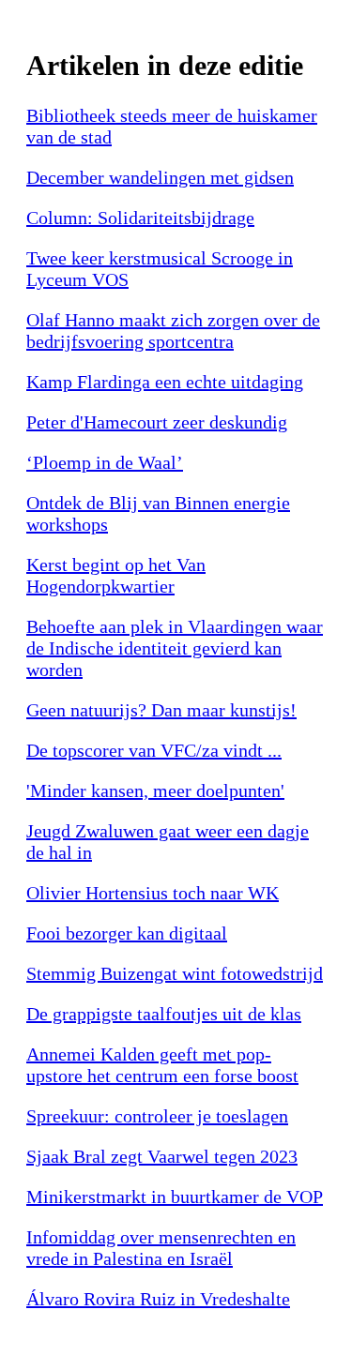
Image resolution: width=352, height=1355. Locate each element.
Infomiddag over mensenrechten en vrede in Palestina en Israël (161, 1248)
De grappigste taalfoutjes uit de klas (163, 1013)
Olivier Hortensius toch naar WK (152, 892)
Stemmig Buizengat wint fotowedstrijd (174, 973)
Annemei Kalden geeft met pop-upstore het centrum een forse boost (162, 1065)
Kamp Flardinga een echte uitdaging (164, 381)
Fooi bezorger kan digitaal (126, 933)
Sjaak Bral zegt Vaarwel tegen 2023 (162, 1156)
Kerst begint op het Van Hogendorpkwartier (116, 575)
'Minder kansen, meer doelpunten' (155, 790)
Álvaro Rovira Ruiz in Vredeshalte (158, 1298)
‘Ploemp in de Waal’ (104, 462)
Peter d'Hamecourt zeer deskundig (156, 422)
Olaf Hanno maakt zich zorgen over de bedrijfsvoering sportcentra (173, 330)
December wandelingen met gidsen (160, 177)
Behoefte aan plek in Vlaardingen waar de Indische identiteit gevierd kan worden (174, 648)
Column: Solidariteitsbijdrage (140, 217)
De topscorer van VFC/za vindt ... (154, 750)
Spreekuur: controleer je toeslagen (157, 1116)
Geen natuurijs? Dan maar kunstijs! (161, 710)
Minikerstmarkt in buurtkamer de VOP (174, 1196)
